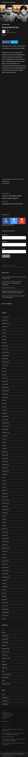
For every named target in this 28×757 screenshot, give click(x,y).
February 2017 (5, 493)
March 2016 (4, 528)
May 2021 (4, 336)
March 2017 (4, 490)
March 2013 (4, 599)
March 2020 (4, 378)
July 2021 (4, 329)
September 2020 (5, 362)
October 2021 (5, 320)
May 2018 (4, 445)
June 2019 (4, 403)
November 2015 (5, 541)
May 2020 (4, 371)
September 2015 (5, 548)
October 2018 (5, 429)
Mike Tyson (4, 667)
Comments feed (5, 700)
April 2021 (4, 339)
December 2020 (5, 352)
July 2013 (4, 589)
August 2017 (5, 474)
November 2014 (5, 570)
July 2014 (4, 583)
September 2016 (5, 509)
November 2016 (5, 503)
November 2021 (5, 317)
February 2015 (5, 561)
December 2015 (5, 538)
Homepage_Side (5, 24)
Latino (3, 661)
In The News (5, 655)
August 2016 (5, 512)
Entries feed (4, 697)
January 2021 (5, 349)
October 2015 (5, 544)
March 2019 (4, 413)
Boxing (3, 632)
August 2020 (5, 365)
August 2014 (5, 580)
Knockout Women (6, 658)
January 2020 (5, 384)
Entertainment (5, 639)
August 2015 (5, 551)
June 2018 (4, 442)
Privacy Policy (9, 756)
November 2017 (5, 464)
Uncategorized (5, 677)
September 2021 (5, 323)
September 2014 (5, 577)
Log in (3, 694)
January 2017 (5, 496)
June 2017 (4, 480)
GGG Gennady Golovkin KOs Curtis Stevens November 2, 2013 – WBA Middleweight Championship (12, 283)
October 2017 (5, 467)
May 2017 (4, 483)
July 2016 (4, 516)
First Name (4, 234)
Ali (2, 629)
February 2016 (5, 532)
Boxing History (5, 635)
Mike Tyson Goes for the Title (8, 287)
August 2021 (5, 326)
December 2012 (5, 609)
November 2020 (5, 355)
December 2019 (5, 387)
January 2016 (5, 535)
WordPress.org (5, 704)
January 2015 (5, 564)
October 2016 (5, 506)
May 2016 (4, 522)
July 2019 (4, 400)
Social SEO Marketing (15, 754)
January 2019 (5, 419)
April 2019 (4, 410)
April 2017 (4, 487)
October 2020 (5, 358)
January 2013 (5, 605)
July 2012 (4, 618)
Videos (3, 680)
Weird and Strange (6, 683)
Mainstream (4, 664)
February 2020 (5, 381)
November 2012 (5, 612)
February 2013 (5, 602)
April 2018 (4, 448)
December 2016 (5, 500)
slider (3, 671)
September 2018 (5, 432)
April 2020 (4, 374)
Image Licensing (5, 651)
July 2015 (4, 554)
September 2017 (5, 471)
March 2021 (4, 342)
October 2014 (5, 573)
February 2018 (5, 455)
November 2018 (5, 426)
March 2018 (4, 451)
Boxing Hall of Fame (8, 2)
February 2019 (5, 416)
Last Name (4, 241)
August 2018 (5, 435)
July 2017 (4, 477)
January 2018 (5, 458)
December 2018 (5, 422)
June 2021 (4, 333)
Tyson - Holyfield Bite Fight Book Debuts (12, 197)
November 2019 (5, 390)
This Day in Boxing (6, 674)
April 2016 (4, 525)
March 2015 (4, 557)
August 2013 (5, 586)
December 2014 (5, 567)
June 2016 (4, 519)
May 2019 (4, 406)
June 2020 (4, 368)
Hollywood (4, 645)
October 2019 (5, 394)
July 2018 (4, 439)
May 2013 (4, 593)
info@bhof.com (5, 721)
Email (3, 248)
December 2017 (5, 461)
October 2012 (5, 615)
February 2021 (5, 345)
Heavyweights (5, 642)
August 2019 (5, 397)
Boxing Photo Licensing (12, 204)
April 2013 (4, 596)
